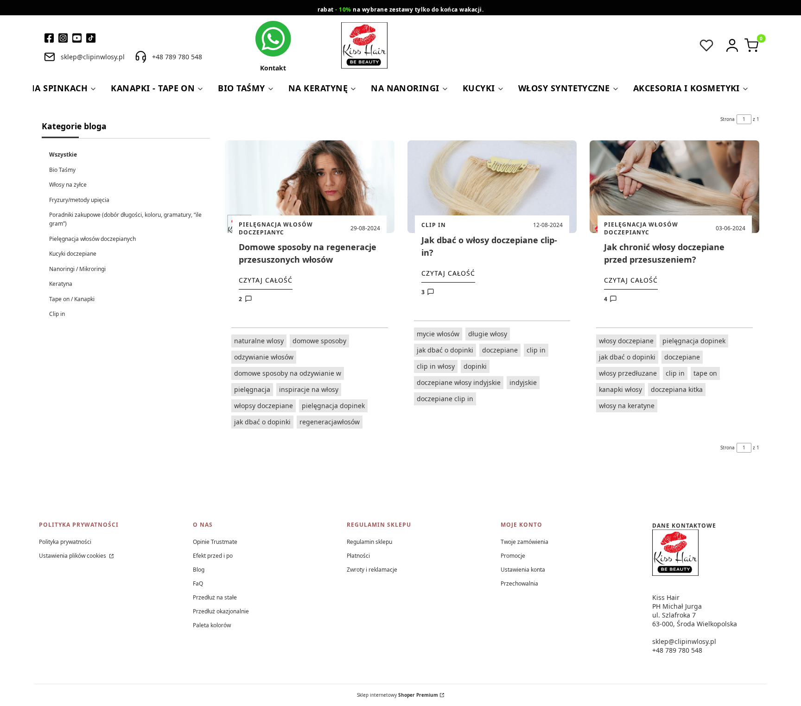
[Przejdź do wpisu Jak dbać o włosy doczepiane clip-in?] (492, 186)
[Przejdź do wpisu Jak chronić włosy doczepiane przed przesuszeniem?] (674, 186)
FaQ (198, 583)
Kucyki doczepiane (72, 254)
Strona (727, 119)
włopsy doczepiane (263, 405)
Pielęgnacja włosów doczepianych (92, 239)
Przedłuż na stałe (215, 597)
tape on (705, 373)
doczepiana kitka (677, 389)
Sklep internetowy (397, 695)
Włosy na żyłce (68, 185)
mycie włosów (438, 333)
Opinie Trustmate (215, 542)
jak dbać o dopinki (262, 421)
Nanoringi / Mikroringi (77, 269)
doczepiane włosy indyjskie (459, 382)
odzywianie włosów (263, 357)
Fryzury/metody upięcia (79, 200)
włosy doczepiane (626, 340)
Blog (198, 570)
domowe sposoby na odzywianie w (287, 373)
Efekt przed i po (213, 556)
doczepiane (500, 350)
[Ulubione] (706, 45)
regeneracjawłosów (329, 421)
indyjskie (523, 382)
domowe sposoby (319, 340)
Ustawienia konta (523, 570)
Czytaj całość (265, 280)
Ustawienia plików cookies (73, 556)
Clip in (57, 314)
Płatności (358, 556)
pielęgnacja (252, 389)
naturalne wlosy (259, 340)
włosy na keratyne (627, 405)
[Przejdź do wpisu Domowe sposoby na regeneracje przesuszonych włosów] (309, 186)
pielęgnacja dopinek (333, 405)
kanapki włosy (620, 389)
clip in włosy (436, 366)
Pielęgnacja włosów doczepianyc (276, 228)
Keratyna (60, 284)
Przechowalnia (519, 583)
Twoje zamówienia (524, 542)
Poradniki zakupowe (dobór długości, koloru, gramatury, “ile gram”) (125, 219)
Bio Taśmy (62, 170)
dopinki (475, 366)
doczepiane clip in (445, 398)
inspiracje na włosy (308, 389)
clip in (536, 350)
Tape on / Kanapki (72, 299)
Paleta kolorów (212, 625)
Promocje (513, 556)
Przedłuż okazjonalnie (221, 611)
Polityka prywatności (65, 542)
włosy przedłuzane (628, 373)
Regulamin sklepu (369, 542)
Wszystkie (63, 154)
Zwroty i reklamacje (372, 570)
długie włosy (487, 333)
